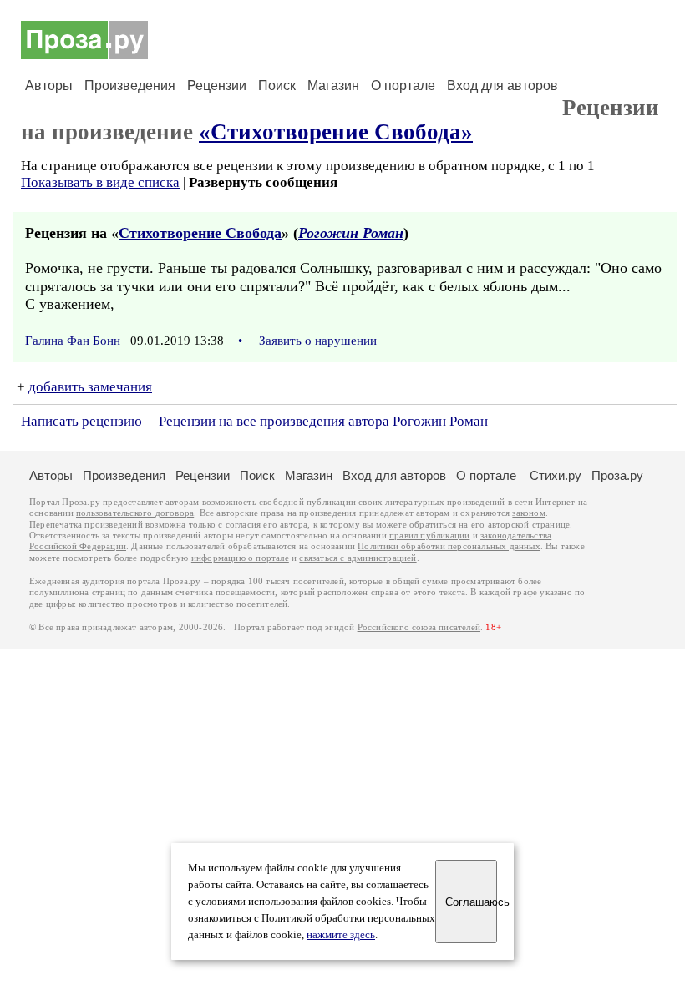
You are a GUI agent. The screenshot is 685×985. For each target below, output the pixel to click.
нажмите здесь (341, 935)
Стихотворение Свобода (200, 233)
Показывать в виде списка (100, 182)
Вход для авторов (502, 85)
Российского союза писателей (419, 627)
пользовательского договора (135, 513)
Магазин (333, 85)
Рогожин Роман (350, 233)
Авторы (49, 85)
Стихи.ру (555, 475)
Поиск (277, 85)
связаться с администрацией (357, 558)
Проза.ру (617, 475)
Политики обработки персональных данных (449, 546)
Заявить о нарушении (318, 340)
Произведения (129, 85)
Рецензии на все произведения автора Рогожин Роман (323, 421)
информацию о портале (240, 558)
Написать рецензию (81, 421)
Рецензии (216, 85)
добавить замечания (90, 387)
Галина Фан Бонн (72, 340)
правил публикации (429, 535)
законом (528, 513)
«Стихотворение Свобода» (336, 131)
